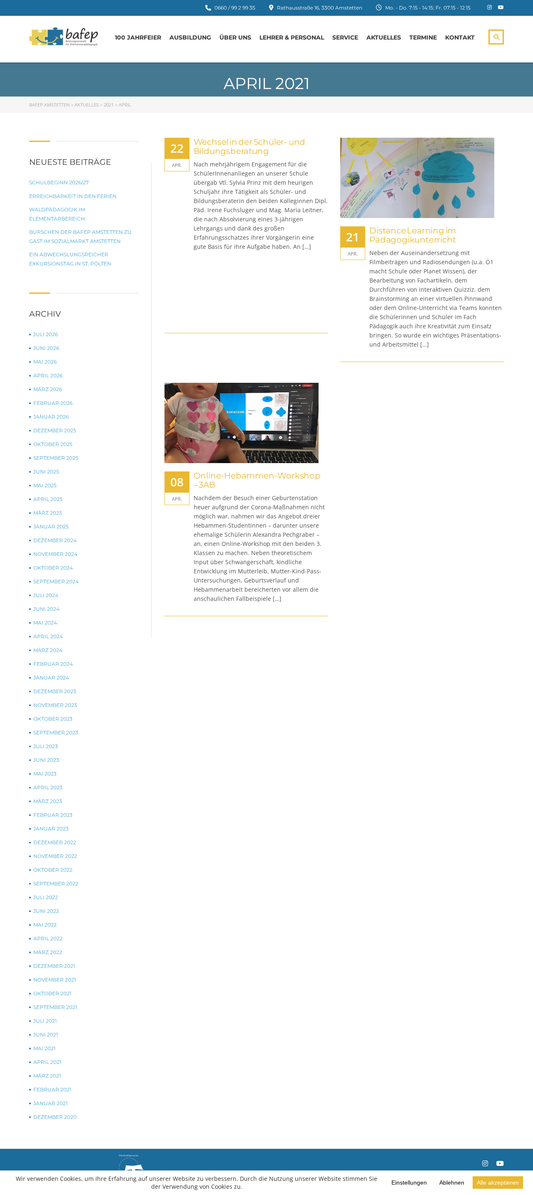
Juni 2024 (46, 609)
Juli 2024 (45, 595)
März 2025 (47, 513)
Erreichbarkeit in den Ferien (73, 196)
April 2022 (47, 938)
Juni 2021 (45, 1034)
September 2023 (55, 732)
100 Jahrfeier (138, 37)
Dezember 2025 (54, 430)
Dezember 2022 (54, 842)
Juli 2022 (45, 897)
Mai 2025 (45, 485)
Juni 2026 (46, 348)
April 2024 (48, 636)
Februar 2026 (52, 403)
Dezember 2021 (54, 966)
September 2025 (55, 458)
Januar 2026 (51, 417)
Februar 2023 (52, 815)
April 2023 (47, 787)
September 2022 (55, 883)
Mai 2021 (44, 1048)
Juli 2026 (45, 334)
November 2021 (54, 980)
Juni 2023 (46, 760)
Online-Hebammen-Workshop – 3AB (257, 480)
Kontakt (460, 37)
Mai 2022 (45, 925)
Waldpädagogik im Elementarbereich (57, 214)
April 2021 (47, 1062)
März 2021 (47, 1076)
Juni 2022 (46, 911)
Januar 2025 (51, 526)
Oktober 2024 (53, 568)
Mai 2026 (45, 362)
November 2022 (55, 856)
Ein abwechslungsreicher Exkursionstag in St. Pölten (70, 259)
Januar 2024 (51, 677)
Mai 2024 (45, 623)
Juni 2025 (46, 472)
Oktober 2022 (52, 870)
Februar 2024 (53, 664)
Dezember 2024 (55, 540)
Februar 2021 (52, 1089)
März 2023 (47, 801)
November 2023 (55, 705)
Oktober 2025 (52, 444)
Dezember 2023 (54, 691)
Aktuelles (383, 37)
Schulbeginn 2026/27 (59, 182)
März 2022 (47, 952)
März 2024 (47, 650)
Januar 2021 (50, 1103)
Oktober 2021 (52, 993)
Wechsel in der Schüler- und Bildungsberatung (250, 146)
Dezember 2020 (55, 1117)
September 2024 (56, 581)
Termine (423, 37)
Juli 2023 (45, 746)
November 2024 (55, 554)
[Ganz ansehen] (422, 178)
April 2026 (47, 375)
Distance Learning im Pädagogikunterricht (412, 235)
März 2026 (47, 389)
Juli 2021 (45, 1021)
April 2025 (47, 499)
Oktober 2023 (52, 719)
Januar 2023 (51, 829)
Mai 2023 (45, 774)
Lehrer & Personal (291, 37)
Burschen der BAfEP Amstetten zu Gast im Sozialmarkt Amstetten (80, 236)
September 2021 (55, 1007)
